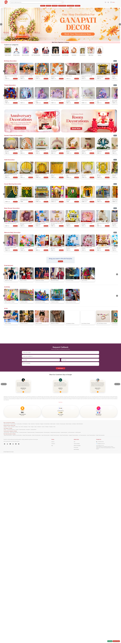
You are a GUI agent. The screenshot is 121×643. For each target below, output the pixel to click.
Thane (29, 393)
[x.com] (7, 411)
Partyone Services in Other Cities (9, 392)
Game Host (33, 390)
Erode (54, 393)
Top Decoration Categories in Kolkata (10, 397)
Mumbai (16, 393)
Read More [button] (60, 369)
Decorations (48, 5)
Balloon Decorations (7, 390)
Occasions (77, 5)
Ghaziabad (51, 393)
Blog (52, 412)
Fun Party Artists (19, 390)
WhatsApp (110, 641)
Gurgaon (32, 393)
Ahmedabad (25, 393)
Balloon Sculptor (52, 390)
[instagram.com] (13, 411)
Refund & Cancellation (77, 412)
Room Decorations (47, 399)
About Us (52, 408)
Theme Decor (37, 390)
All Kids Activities (13, 390)
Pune (19, 393)
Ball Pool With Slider (80, 390)
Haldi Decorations (78, 399)
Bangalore (5, 393)
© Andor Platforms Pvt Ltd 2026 (8, 418)
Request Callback (116, 641)
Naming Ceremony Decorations (55, 399)
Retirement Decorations (31, 399)
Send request (60, 335)
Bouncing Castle (62, 390)
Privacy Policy (76, 414)
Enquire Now (60, 228)
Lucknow (43, 393)
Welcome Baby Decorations (14, 399)
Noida (35, 393)
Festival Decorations (62, 5)
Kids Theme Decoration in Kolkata (10, 400)
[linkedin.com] (16, 411)
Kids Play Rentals (47, 390)
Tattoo (29, 390)
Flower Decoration (6, 399)
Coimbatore (39, 393)
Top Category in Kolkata (8, 395)
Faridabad (46, 393)
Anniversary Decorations (23, 399)
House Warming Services (11, 396)
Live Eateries (74, 390)
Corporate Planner (70, 5)
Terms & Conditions (77, 410)
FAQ (74, 408)
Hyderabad (13, 393)
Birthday (42, 5)
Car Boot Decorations (71, 399)
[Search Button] (62, 2)
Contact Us (53, 410)
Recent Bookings (76, 416)
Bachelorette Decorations (39, 399)
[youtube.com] (10, 411)
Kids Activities (54, 5)
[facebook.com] (4, 411)
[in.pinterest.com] (19, 411)
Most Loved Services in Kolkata (9, 389)
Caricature (57, 390)
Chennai (9, 393)
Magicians (41, 390)
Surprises (17, 396)
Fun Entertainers (25, 390)
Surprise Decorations (64, 399)
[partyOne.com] (6, 2)
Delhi (22, 393)
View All (115, 27)
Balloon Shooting (68, 390)
